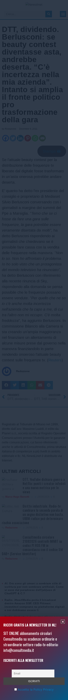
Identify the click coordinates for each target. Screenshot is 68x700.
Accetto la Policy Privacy (36, 689)
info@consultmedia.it (18, 650)
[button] (62, 621)
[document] (34, 350)
